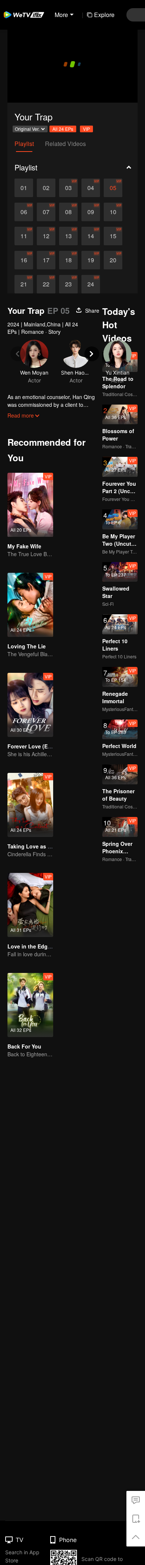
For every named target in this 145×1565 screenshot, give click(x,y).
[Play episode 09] (90, 212)
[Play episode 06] (23, 212)
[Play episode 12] (46, 236)
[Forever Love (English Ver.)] (30, 705)
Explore (104, 14)
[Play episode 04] (90, 188)
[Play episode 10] (113, 212)
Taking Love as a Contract (40, 846)
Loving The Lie (26, 646)
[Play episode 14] (90, 236)
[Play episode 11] (23, 236)
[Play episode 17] (46, 260)
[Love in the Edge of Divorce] (30, 905)
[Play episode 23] (68, 284)
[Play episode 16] (23, 260)
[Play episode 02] (46, 188)
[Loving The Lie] (30, 605)
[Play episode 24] (90, 284)
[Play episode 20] (113, 260)
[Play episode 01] (23, 188)
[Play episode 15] (113, 236)
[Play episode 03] (68, 188)
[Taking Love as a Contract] (30, 805)
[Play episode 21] (23, 284)
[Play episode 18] (68, 260)
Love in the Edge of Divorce (42, 946)
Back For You (24, 1046)
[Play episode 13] (68, 236)
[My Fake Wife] (30, 505)
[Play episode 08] (68, 212)
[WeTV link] (24, 15)
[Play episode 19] (90, 260)
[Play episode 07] (46, 212)
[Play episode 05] (113, 188)
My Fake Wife (24, 546)
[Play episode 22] (46, 284)
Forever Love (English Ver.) (41, 746)
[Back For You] (30, 1005)
